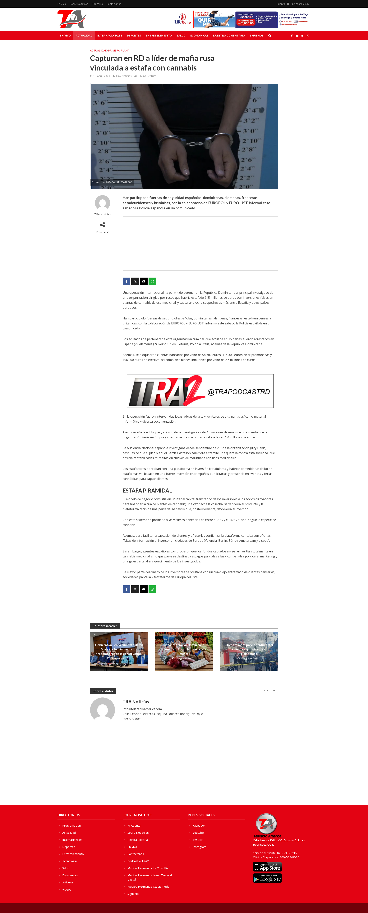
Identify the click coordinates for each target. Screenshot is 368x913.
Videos (66, 889)
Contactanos (114, 4)
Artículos (68, 882)
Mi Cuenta (133, 825)
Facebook (199, 825)
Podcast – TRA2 (138, 861)
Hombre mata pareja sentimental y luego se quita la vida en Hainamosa (249, 649)
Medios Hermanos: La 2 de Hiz (147, 868)
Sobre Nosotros (79, 4)
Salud (181, 35)
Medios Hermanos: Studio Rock (148, 886)
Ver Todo (269, 690)
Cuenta (281, 4)
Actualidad (84, 35)
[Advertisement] (200, 243)
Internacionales (109, 35)
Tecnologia (69, 861)
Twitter (198, 840)
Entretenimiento (159, 35)
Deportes (134, 35)
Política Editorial (137, 840)
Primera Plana (118, 50)
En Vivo (62, 4)
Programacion (71, 825)
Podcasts (97, 4)
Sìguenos (133, 894)
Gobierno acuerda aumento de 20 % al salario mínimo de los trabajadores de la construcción (119, 649)
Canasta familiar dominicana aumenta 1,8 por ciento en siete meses (184, 649)
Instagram (199, 847)
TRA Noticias (124, 76)
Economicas (199, 35)
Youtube (198, 832)
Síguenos (256, 35)
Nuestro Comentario (229, 35)
